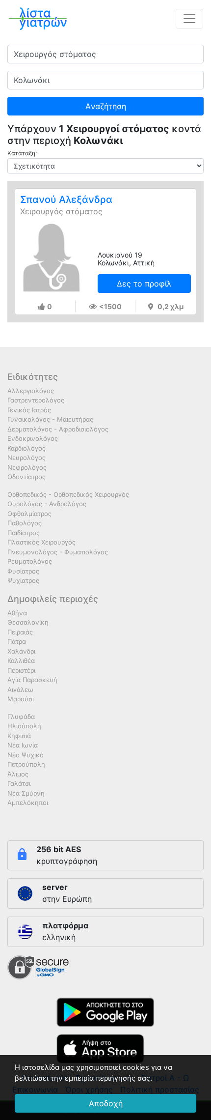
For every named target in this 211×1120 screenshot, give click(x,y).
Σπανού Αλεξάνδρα (66, 199)
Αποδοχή (106, 1103)
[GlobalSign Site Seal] (38, 967)
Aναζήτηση (105, 106)
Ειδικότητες (32, 377)
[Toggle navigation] (189, 19)
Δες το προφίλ (144, 283)
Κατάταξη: (22, 153)
